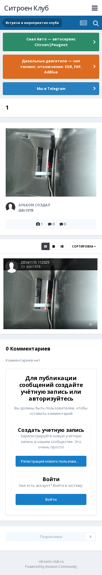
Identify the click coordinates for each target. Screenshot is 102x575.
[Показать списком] (62, 246)
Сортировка (83, 246)
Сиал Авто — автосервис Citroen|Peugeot (51, 41)
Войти (51, 499)
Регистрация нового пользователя (52, 461)
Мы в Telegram (51, 88)
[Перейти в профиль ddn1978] (10, 207)
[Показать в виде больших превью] (54, 246)
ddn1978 (25, 210)
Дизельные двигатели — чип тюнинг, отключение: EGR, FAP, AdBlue (51, 66)
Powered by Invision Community (51, 566)
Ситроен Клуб (26, 8)
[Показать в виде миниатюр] (45, 246)
